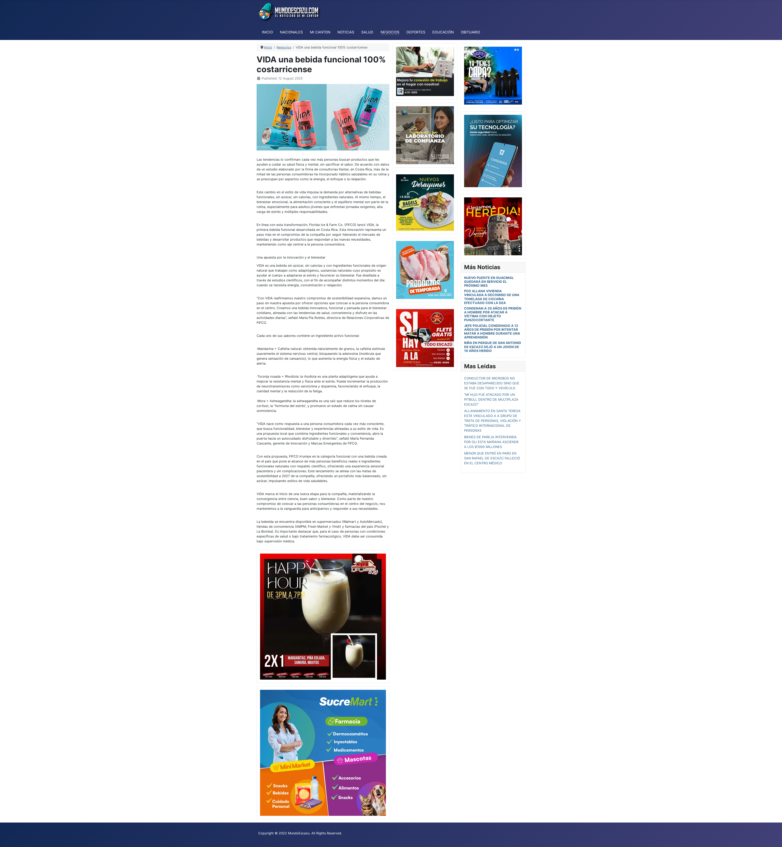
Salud (367, 32)
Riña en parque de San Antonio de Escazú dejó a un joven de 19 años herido (492, 347)
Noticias (345, 32)
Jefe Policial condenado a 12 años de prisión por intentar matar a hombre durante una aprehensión (492, 331)
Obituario (470, 32)
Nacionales (291, 32)
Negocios (390, 32)
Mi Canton (320, 32)
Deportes (415, 32)
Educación (443, 32)
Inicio (267, 32)
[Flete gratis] (425, 338)
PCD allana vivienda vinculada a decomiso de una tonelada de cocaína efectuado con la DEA (491, 297)
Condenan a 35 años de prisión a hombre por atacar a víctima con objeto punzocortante (492, 314)
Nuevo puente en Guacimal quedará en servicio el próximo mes (489, 281)
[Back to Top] (775, 839)
